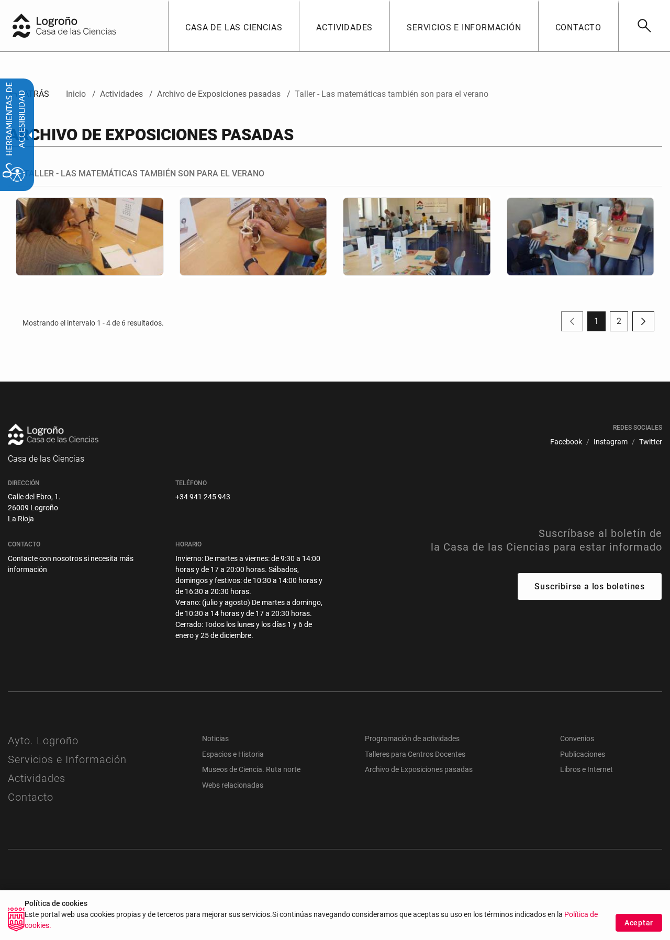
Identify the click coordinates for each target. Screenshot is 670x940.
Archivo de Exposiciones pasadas (419, 769)
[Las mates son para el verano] (581, 236)
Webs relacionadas (232, 785)
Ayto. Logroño (43, 740)
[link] (644, 25)
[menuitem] (233, 25)
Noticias (215, 738)
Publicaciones (582, 754)
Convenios (577, 738)
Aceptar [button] (638, 923)
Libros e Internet (586, 769)
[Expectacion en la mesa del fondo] (417, 236)
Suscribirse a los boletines (589, 586)
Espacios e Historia (233, 754)
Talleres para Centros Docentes (415, 754)
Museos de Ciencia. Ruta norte (251, 769)
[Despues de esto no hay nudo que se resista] (254, 236)
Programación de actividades (412, 738)
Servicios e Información (67, 759)
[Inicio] (86, 25)
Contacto (30, 797)
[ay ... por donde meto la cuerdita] (90, 236)
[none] (21, 26)
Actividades (36, 778)
